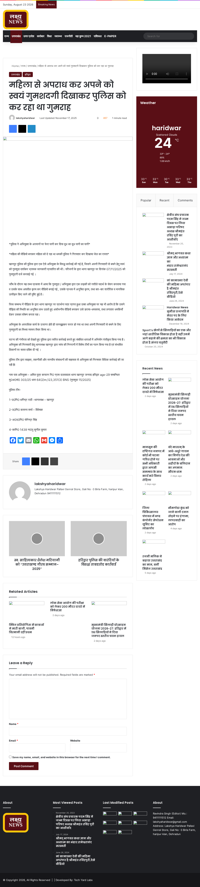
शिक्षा (49, 36)
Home (15, 65)
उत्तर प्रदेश (28, 36)
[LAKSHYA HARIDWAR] (16, 19)
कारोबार (40, 36)
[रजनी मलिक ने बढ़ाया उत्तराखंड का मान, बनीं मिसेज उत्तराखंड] (153, 546)
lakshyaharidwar (25, 118)
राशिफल (98, 36)
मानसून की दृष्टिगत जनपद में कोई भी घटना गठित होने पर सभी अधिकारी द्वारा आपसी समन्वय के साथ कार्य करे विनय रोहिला (153, 463)
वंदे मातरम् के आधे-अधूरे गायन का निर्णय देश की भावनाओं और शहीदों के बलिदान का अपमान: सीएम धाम (179, 459)
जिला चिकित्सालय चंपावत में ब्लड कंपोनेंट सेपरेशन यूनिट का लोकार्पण (152, 518)
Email (13, 740)
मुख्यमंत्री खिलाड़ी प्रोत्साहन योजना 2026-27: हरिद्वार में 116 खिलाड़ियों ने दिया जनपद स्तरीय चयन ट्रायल (108, 630)
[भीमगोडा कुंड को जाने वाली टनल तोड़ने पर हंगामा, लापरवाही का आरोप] (179, 497)
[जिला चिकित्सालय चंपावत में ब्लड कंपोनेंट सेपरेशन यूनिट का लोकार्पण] (153, 497)
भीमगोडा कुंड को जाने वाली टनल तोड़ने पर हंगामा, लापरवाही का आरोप (178, 516)
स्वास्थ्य (58, 36)
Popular (146, 200)
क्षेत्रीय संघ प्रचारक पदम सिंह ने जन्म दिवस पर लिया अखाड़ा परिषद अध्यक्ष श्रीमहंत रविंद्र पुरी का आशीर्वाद (178, 227)
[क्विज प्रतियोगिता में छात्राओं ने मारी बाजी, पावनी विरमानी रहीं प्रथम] (26, 611)
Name (13, 724)
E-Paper (110, 36)
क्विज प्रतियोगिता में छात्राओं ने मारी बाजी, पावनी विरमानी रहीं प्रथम (26, 628)
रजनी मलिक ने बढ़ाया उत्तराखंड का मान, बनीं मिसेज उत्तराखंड (152, 562)
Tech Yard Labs (83, 880)
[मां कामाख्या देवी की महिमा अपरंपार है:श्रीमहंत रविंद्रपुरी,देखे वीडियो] (153, 285)
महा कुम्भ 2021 (83, 36)
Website (75, 740)
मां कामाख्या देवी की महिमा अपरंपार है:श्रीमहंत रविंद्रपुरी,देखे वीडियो (178, 288)
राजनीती (69, 36)
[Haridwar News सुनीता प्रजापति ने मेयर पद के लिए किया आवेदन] (153, 312)
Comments (185, 200)
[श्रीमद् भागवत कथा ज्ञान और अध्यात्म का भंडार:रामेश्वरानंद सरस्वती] (153, 258)
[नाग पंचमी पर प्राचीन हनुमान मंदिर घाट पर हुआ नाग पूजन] (125, 834)
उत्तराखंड (16, 36)
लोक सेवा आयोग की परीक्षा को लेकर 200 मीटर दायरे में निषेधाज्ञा (67, 606)
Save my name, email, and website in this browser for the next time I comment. (61, 757)
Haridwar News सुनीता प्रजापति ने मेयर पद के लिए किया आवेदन (178, 313)
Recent (164, 200)
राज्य (6, 36)
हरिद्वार (28, 74)
